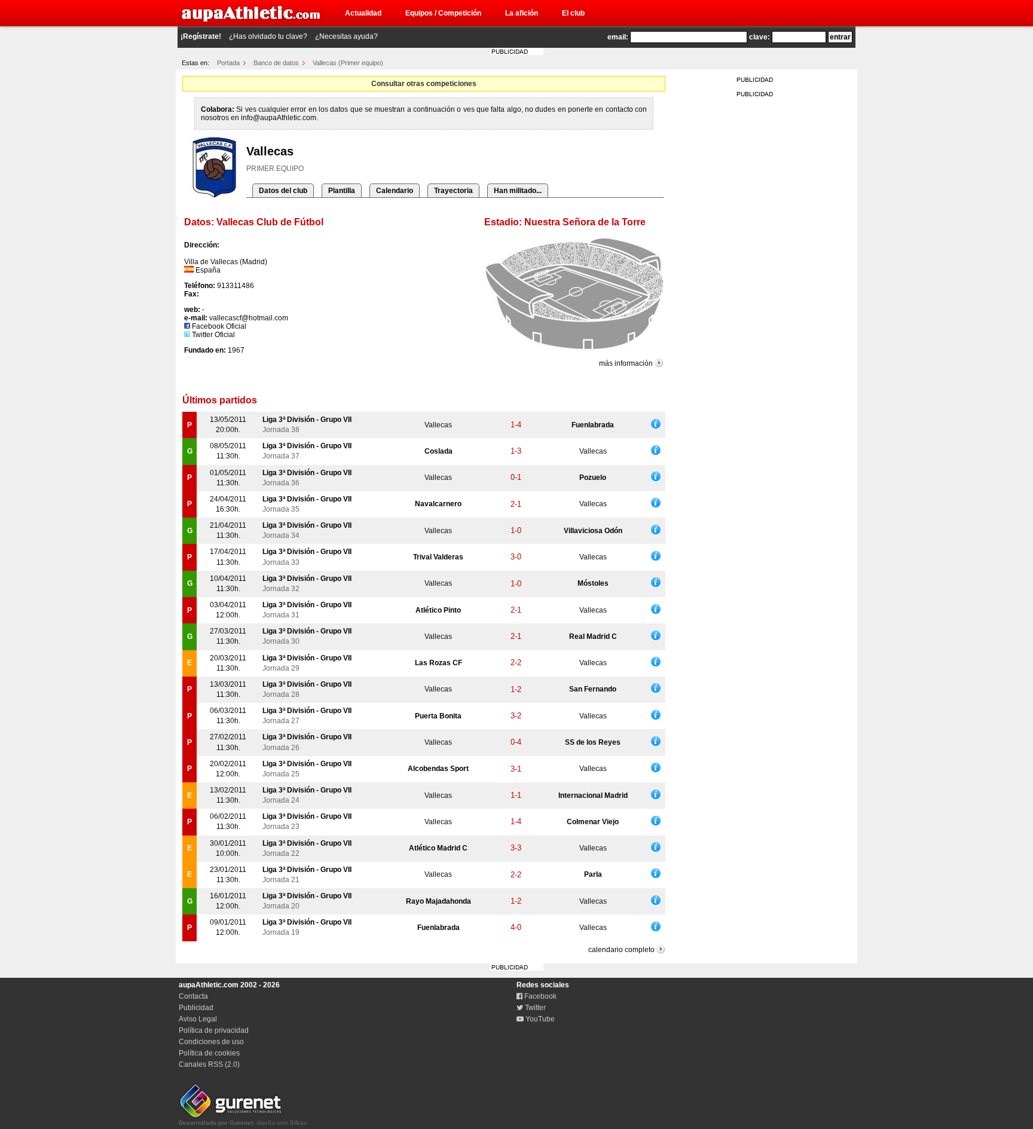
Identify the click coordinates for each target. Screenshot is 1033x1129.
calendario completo (621, 950)
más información (626, 363)
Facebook (539, 996)
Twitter (534, 1007)
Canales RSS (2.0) (209, 1064)
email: (617, 37)
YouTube (539, 1019)
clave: (759, 37)
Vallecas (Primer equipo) (348, 62)
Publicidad (196, 1007)
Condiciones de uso (211, 1042)
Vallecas (438, 425)
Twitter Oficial (212, 335)
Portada (228, 62)
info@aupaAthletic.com (278, 118)
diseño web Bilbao (243, 1122)
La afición (521, 13)
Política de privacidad (214, 1030)
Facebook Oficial (218, 326)
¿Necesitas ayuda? (346, 36)
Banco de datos (276, 62)
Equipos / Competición (443, 13)
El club (573, 13)
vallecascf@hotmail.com (248, 318)
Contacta (193, 996)
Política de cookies (209, 1053)
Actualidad (363, 13)
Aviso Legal (198, 1019)
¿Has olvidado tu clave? (268, 36)
